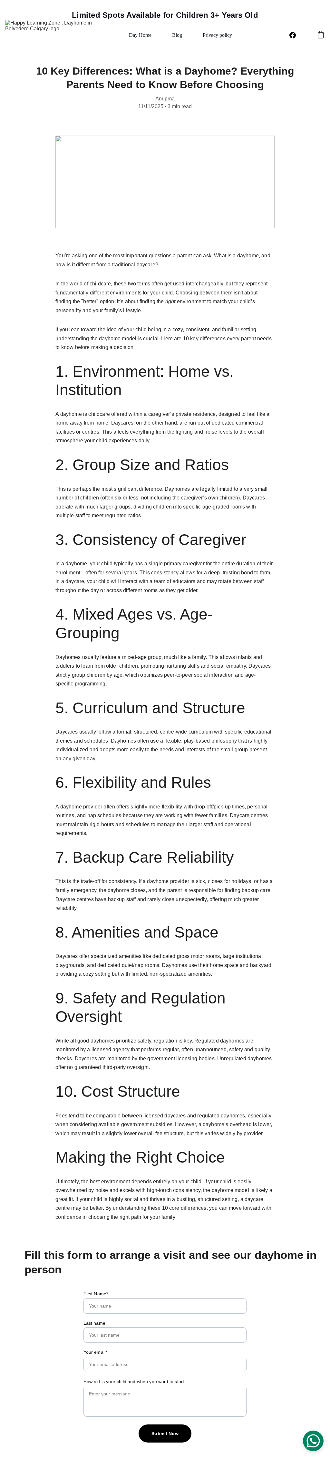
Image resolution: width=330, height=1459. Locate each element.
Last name (94, 1323)
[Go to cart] (320, 35)
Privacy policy (217, 35)
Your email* (95, 1352)
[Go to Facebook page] (292, 35)
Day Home (140, 35)
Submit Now (164, 1433)
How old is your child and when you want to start (133, 1381)
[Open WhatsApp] (313, 1441)
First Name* (95, 1293)
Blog (177, 35)
